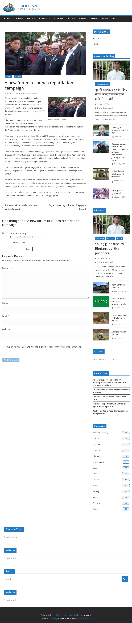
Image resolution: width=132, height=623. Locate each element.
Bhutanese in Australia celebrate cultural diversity (21, 207)
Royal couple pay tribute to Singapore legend (67, 207)
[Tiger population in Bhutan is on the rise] (101, 319)
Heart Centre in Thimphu (118, 286)
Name (6, 303)
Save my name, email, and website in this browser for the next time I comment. (43, 346)
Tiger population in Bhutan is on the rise (119, 318)
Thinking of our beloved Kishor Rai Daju (120, 130)
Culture (71, 18)
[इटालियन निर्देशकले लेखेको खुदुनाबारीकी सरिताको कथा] (101, 177)
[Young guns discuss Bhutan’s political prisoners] (111, 224)
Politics (31, 18)
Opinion (83, 18)
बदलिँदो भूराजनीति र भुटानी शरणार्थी (118, 192)
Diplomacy (44, 18)
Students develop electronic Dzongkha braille (119, 301)
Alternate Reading (102, 84)
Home (7, 18)
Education (100, 238)
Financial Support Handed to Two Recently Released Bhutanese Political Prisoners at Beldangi (109, 382)
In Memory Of (98, 462)
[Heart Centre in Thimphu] (101, 288)
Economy (58, 18)
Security (96, 491)
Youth (105, 18)
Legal (95, 468)
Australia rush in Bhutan (119, 333)
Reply (28, 249)
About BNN (97, 38)
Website (6, 329)
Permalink (37, 237)
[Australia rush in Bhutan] (101, 335)
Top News (18, 18)
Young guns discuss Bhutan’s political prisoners (109, 248)
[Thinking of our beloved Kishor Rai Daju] (101, 132)
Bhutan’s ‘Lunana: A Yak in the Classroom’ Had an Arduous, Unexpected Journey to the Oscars (120, 152)
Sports (94, 18)
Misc (114, 18)
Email (5, 316)
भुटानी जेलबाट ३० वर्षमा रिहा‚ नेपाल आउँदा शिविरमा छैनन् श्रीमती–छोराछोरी (111, 94)
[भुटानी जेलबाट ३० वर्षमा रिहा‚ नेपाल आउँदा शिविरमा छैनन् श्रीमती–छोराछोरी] (111, 70)
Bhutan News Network (29, 93)
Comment (7, 268)
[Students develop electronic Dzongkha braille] (101, 303)
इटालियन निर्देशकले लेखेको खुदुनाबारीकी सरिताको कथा (118, 174)
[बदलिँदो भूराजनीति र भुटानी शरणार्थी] (101, 194)
